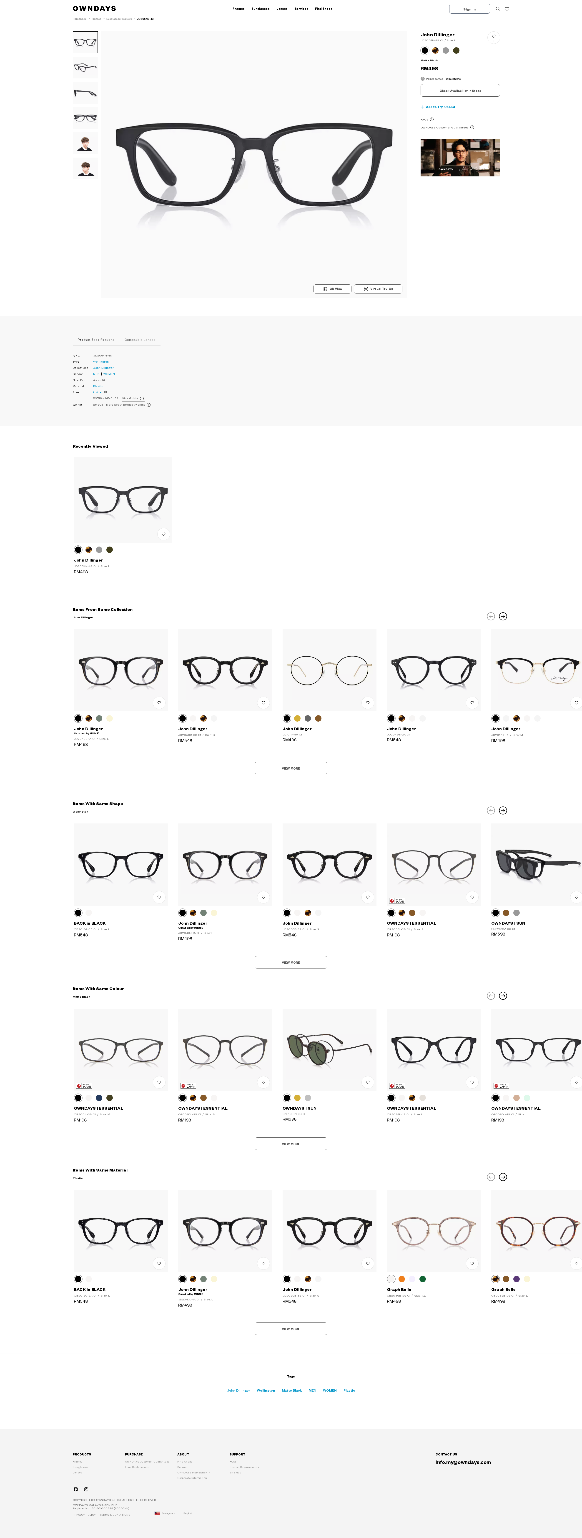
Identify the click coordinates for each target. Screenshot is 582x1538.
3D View (336, 289)
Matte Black (292, 1390)
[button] (177, 164)
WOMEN (109, 374)
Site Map (235, 1472)
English (188, 1513)
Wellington (101, 361)
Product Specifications (96, 339)
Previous (491, 616)
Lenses (77, 1472)
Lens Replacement (137, 1466)
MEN (96, 374)
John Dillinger (103, 367)
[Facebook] (76, 1489)
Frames (77, 1461)
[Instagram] (86, 1489)
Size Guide (130, 398)
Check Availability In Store (460, 91)
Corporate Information (192, 1477)
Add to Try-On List (441, 107)
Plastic (98, 386)
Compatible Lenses (140, 339)
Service (182, 1466)
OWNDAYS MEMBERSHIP (194, 1472)
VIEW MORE (291, 768)
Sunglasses (80, 1466)
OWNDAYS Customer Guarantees (445, 127)
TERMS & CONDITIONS (115, 1514)
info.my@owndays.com (463, 1462)
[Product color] (425, 50)
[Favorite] (507, 8)
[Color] (78, 550)
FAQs (424, 119)
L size (97, 392)
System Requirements (244, 1466)
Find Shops (323, 8)
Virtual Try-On (381, 289)
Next (503, 616)
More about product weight (125, 404)
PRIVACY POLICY (84, 1514)
